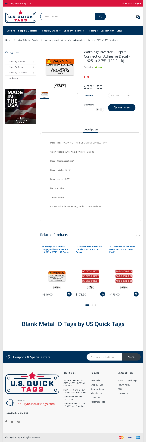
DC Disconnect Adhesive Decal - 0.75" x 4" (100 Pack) (89, 249)
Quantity (88, 95)
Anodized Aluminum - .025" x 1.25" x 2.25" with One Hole (74, 383)
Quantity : (89, 104)
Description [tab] (90, 129)
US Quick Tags (14, 437)
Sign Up (131, 357)
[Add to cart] (69, 294)
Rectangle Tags (98, 401)
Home (8, 40)
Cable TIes (95, 397)
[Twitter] (88, 77)
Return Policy (124, 384)
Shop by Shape (97, 389)
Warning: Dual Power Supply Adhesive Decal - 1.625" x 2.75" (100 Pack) (55, 249)
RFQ (120, 389)
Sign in (138, 3)
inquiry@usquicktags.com (20, 3)
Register (128, 3)
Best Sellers (96, 380)
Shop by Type (97, 384)
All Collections (97, 393)
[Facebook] (84, 77)
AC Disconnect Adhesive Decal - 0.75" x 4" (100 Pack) (122, 249)
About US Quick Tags (127, 380)
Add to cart (124, 107)
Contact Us (123, 393)
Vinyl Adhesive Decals (28, 40)
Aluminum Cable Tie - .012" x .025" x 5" (73, 398)
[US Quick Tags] (20, 16)
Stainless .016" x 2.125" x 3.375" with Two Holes (74, 391)
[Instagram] (18, 422)
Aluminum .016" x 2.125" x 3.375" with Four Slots (74, 405)
